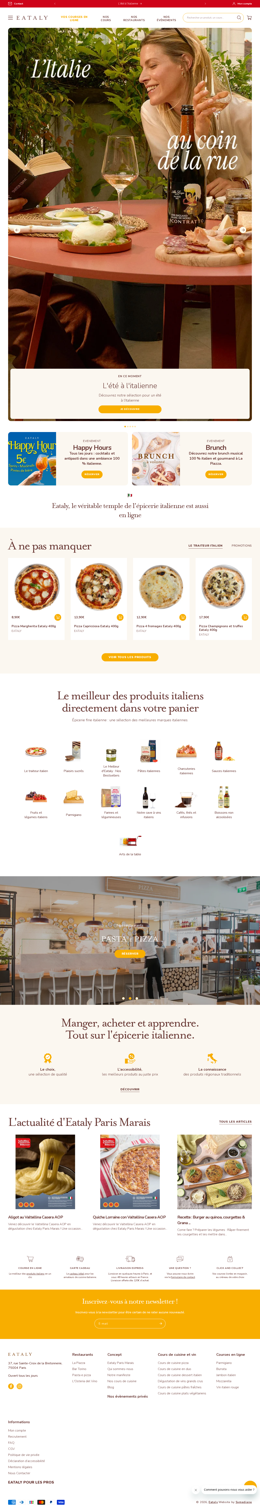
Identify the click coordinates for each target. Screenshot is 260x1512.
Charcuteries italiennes (186, 771)
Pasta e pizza (81, 1375)
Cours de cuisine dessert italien (180, 1375)
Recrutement (17, 1436)
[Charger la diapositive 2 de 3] (130, 998)
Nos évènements (166, 18)
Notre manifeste (118, 1375)
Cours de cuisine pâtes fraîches (180, 1387)
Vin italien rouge (227, 1387)
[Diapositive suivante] (243, 230)
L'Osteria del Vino (84, 1381)
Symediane (244, 1502)
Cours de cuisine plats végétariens (182, 1393)
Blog (110, 1387)
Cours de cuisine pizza (173, 1363)
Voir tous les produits (130, 657)
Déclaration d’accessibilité (26, 1461)
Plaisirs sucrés (74, 771)
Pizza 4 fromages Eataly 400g (158, 626)
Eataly (213, 1502)
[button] (213, 17)
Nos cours (106, 18)
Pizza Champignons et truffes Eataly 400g (221, 628)
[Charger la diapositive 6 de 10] (130, 426)
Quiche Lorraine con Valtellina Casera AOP (129, 1217)
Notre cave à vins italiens (149, 814)
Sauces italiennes (224, 771)
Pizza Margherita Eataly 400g (34, 626)
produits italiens (35, 1273)
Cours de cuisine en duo (174, 1369)
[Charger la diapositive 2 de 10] (125, 426)
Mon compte (17, 1430)
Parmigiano (73, 815)
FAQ (11, 1443)
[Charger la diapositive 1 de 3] (123, 998)
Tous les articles (235, 1122)
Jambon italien (226, 1375)
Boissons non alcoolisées (223, 814)
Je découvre (130, 409)
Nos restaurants (134, 18)
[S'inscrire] (160, 1323)
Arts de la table (130, 854)
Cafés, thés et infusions (186, 814)
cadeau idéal (76, 1273)
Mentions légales (20, 1467)
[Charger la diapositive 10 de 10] (135, 426)
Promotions (242, 546)
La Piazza (78, 1363)
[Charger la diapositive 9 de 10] (132, 426)
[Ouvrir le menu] (10, 17)
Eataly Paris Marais (120, 1363)
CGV (11, 1449)
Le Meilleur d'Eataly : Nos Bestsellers (111, 771)
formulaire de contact (183, 1277)
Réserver (92, 474)
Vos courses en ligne (74, 18)
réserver (215, 474)
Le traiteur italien (205, 546)
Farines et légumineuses (111, 814)
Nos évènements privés (127, 1396)
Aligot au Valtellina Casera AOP (35, 1217)
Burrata (221, 1369)
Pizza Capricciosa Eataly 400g (96, 626)
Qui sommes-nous (120, 1369)
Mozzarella (223, 1381)
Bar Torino (79, 1369)
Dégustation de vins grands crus (180, 1381)
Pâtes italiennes (149, 771)
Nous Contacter (19, 1473)
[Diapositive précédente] (17, 230)
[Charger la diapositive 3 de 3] (136, 998)
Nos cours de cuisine (121, 1381)
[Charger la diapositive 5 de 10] (128, 426)
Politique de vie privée (23, 1455)
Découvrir (206, 957)
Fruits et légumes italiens (36, 814)
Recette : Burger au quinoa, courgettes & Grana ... (211, 1220)
